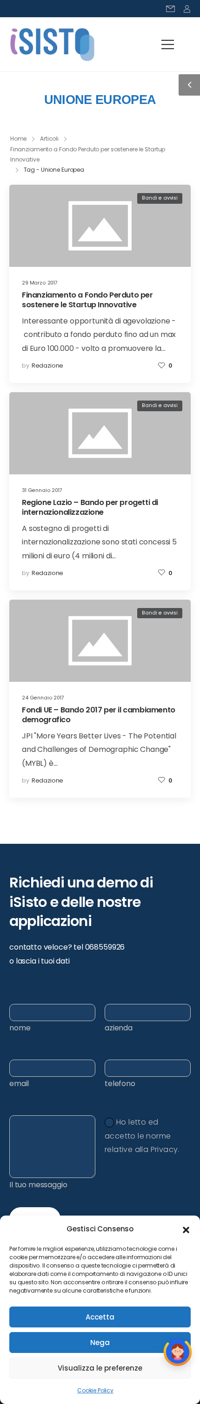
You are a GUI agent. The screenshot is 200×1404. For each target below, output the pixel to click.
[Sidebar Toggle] (189, 85)
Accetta (100, 1317)
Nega (100, 1342)
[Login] (187, 9)
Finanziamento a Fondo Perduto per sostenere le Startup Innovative (87, 300)
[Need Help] (170, 8)
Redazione (48, 365)
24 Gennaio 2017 (43, 697)
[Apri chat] (178, 1353)
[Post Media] (100, 226)
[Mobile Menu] (167, 44)
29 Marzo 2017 (40, 282)
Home (18, 138)
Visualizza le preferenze (100, 1368)
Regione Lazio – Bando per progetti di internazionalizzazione (90, 507)
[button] (186, 1229)
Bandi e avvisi (160, 197)
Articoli (49, 138)
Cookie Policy (95, 1390)
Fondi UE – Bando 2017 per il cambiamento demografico (98, 715)
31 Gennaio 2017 (42, 490)
